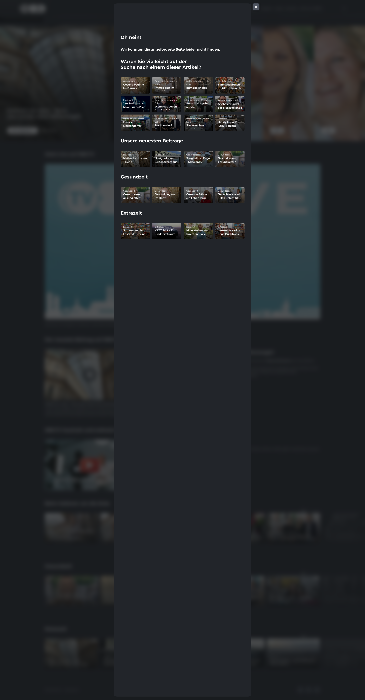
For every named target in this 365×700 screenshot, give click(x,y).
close (256, 7)
